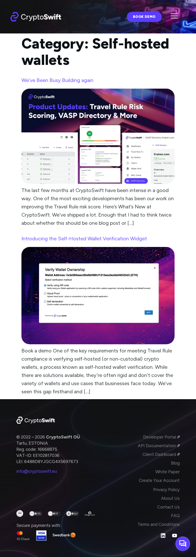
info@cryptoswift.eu (36, 471)
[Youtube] (174, 535)
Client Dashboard (159, 454)
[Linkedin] (163, 535)
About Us (170, 498)
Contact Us (168, 506)
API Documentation (157, 445)
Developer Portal (159, 437)
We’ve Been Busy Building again (57, 80)
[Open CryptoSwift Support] (183, 544)
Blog (175, 463)
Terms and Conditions (159, 524)
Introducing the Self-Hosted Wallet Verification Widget (84, 238)
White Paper (167, 471)
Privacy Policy (166, 489)
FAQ (175, 515)
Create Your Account (159, 480)
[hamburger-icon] (174, 16)
